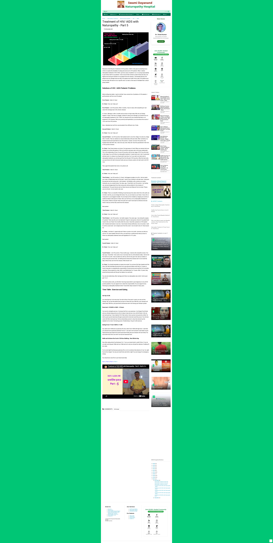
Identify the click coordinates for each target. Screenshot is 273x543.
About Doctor (110, 510)
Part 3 (111, 361)
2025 (154, 465)
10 (154, 396)
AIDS (138, 18)
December (157, 480)
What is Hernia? (158, 387)
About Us (113, 14)
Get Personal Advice (133, 509)
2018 (154, 477)
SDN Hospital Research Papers (114, 511)
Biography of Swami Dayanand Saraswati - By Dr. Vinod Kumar (158, 181)
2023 (154, 468)
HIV (133, 18)
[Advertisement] (161, 434)
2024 (154, 467)
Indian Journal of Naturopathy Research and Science (113, 513)
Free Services (146, 14)
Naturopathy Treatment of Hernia (161, 484)
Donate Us (132, 518)
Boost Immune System (125, 18)
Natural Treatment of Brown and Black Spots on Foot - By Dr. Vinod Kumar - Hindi (165, 118)
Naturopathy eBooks (134, 510)
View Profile (160, 41)
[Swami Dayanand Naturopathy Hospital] (136, 8)
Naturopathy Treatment (112, 18)
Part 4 (116, 361)
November (157, 497)
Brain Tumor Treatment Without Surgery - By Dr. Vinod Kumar (160, 263)
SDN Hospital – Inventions (113, 514)
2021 (154, 472)
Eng (165, 14)
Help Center (132, 515)
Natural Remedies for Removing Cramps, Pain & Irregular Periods (160, 316)
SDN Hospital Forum (112, 515)
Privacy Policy (132, 517)
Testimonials (132, 516)
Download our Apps (133, 511)
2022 (154, 470)
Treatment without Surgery (126, 14)
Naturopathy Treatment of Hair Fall (161, 481)
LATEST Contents (157, 201)
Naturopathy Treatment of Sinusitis (161, 483)
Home (106, 14)
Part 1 (103, 361)
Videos (137, 14)
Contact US (110, 516)
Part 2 (107, 361)
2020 (154, 473)
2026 (154, 463)
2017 (154, 478)
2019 (154, 475)
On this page (116, 409)
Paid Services (156, 14)
